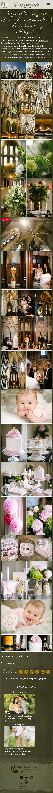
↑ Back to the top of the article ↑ (16, 656)
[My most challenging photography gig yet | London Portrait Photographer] (19, 736)
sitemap (23, 788)
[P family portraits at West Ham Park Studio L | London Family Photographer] (19, 703)
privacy (23, 786)
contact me (26, 771)
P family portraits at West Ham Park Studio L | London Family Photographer (18, 718)
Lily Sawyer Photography (26, 4)
